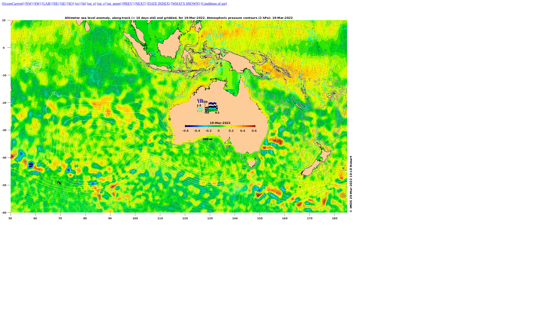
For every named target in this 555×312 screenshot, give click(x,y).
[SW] (37, 3)
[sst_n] (91, 3)
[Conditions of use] (214, 3)
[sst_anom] (113, 3)
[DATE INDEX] (158, 3)
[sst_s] (101, 3)
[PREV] (128, 3)
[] (13, 3)
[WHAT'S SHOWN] (185, 3)
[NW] (28, 3)
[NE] (55, 3)
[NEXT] (140, 3)
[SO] (70, 3)
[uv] (77, 3)
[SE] (63, 3)
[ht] (83, 3)
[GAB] (46, 3)
